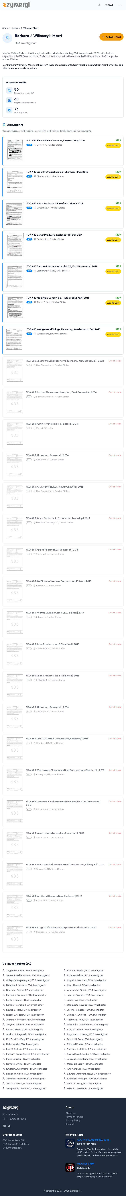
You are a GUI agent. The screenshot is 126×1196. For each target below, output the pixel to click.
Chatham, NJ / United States (50, 176)
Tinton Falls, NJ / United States (51, 302)
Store (5, 28)
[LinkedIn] (4, 1126)
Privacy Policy (72, 1120)
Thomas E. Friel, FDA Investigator (85, 1019)
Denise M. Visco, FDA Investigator (24, 1073)
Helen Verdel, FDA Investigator (22, 1044)
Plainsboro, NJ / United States (50, 931)
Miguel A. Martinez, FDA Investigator (86, 980)
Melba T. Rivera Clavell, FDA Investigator (27, 1053)
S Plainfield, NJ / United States (51, 207)
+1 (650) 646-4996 (16, 1118)
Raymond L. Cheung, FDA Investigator (87, 1034)
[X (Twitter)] (9, 1126)
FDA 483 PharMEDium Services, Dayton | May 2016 (55, 140)
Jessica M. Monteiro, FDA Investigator (87, 1058)
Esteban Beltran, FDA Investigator (85, 975)
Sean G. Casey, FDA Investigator (84, 1083)
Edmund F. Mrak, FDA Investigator (85, 1044)
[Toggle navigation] (120, 5)
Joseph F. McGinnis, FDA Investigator (26, 1088)
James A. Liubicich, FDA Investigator (86, 1014)
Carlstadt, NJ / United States (50, 239)
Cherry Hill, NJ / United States (50, 774)
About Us (70, 1112)
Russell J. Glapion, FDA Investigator (25, 1014)
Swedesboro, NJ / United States (52, 333)
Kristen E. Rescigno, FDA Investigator (87, 1078)
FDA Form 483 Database (16, 1143)
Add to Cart (113, 145)
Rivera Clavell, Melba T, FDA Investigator (88, 1053)
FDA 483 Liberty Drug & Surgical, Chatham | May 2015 (57, 171)
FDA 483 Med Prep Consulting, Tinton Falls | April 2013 (57, 297)
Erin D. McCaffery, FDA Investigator (25, 1039)
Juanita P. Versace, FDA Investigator (25, 1019)
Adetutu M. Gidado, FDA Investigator (87, 990)
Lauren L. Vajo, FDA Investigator (23, 1009)
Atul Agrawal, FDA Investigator (83, 1068)
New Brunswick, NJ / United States (52, 365)
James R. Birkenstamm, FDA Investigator (28, 975)
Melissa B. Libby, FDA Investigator (85, 1063)
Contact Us (12, 1114)
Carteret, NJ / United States (49, 900)
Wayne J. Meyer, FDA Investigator (85, 1088)
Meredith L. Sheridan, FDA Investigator (87, 1024)
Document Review (12, 1147)
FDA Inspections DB (13, 1140)
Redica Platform (86, 1143)
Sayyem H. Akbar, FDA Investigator (25, 970)
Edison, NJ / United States (48, 585)
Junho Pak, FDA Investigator (82, 999)
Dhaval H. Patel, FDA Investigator (85, 1039)
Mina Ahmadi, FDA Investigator (83, 985)
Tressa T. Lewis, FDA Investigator (24, 1083)
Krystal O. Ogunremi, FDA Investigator (26, 1068)
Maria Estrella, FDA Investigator (23, 1058)
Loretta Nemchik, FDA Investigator (24, 1029)
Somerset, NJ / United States (50, 459)
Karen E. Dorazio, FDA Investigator (24, 1004)
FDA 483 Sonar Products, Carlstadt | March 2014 (54, 234)
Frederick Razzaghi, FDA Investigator (26, 995)
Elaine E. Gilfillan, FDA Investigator (85, 970)
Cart (110, 5)
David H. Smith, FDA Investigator (23, 1063)
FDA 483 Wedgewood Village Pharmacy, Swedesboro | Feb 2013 (63, 329)
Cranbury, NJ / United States (49, 743)
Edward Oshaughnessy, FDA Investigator (89, 1073)
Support (69, 1124)
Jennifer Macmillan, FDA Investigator (25, 1078)
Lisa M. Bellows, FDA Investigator (24, 1049)
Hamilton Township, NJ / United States (54, 522)
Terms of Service (74, 1116)
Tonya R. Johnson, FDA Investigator (25, 1024)
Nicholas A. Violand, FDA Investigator (26, 985)
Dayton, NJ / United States (49, 144)
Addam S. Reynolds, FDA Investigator (26, 1034)
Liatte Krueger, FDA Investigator (23, 999)
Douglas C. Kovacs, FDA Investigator (86, 1004)
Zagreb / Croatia (44, 428)
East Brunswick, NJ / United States (53, 270)
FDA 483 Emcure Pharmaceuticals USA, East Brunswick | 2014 (61, 266)
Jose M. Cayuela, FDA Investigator (85, 995)
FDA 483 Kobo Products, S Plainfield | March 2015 (54, 203)
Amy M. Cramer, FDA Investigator (85, 1029)
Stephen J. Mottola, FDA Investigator (86, 1049)
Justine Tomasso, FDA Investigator (85, 1009)
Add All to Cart (113, 36)
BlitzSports (83, 1167)
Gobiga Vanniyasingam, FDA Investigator (28, 980)
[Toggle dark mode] (99, 4)
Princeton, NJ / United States (50, 809)
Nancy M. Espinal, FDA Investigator (24, 990)
